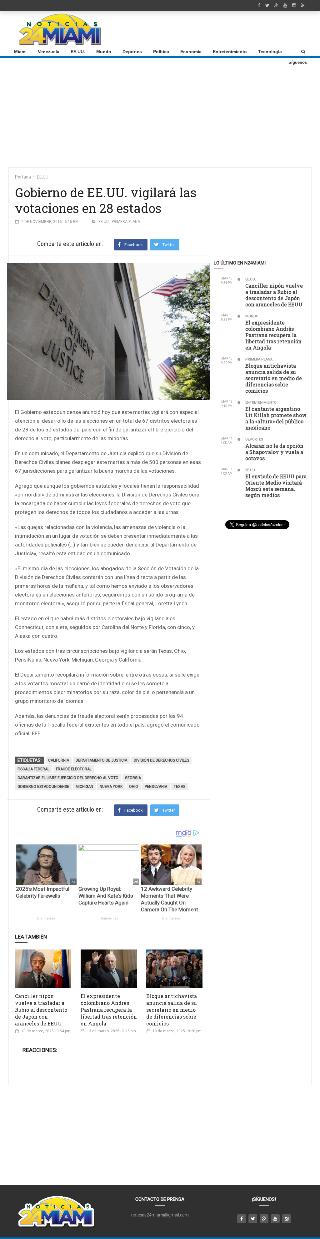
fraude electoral (74, 769)
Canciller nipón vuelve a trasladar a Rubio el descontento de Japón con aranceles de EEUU (41, 1010)
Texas (179, 786)
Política (161, 51)
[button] (303, 51)
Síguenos (297, 62)
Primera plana (126, 221)
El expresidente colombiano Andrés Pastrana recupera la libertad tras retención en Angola (109, 1010)
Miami (20, 51)
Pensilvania (156, 786)
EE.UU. (78, 51)
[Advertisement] (193, 29)
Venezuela (48, 51)
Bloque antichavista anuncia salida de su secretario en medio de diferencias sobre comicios (171, 1010)
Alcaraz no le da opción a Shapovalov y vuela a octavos (274, 451)
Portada (23, 176)
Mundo (103, 51)
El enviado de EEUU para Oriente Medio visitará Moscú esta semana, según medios (276, 485)
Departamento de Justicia (101, 760)
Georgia (133, 778)
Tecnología (270, 51)
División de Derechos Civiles (161, 760)
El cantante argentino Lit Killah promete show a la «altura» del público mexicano (276, 418)
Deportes (132, 51)
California (58, 760)
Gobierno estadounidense (43, 786)
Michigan (84, 786)
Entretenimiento (230, 51)
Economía (191, 51)
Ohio (133, 786)
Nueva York (111, 786)
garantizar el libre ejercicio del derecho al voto (68, 778)
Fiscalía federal (33, 769)
